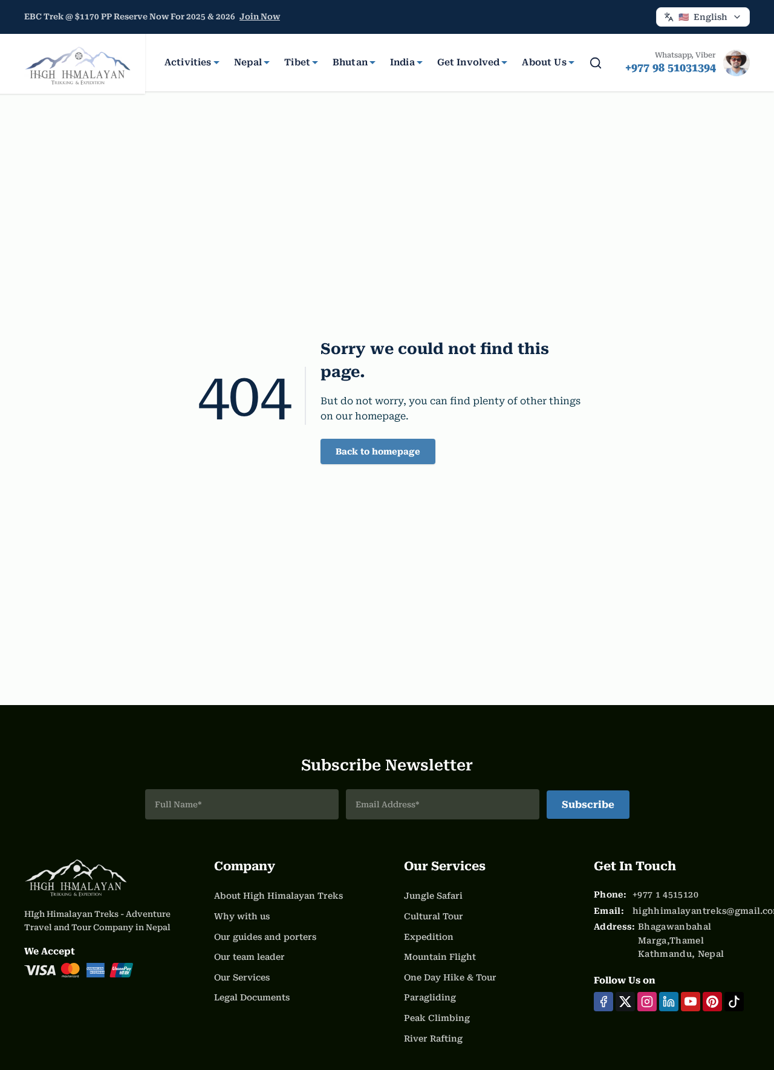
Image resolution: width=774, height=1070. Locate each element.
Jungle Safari (433, 896)
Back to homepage (378, 451)
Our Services (242, 977)
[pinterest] (712, 1001)
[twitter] (625, 1001)
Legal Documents (252, 997)
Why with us (242, 916)
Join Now (259, 16)
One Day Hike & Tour (450, 977)
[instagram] (647, 1001)
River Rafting (433, 1038)
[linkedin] (668, 1001)
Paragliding (430, 997)
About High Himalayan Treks (278, 896)
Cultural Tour (433, 916)
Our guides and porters (265, 937)
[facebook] (603, 1001)
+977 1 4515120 (665, 894)
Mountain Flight (440, 957)
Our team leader (249, 957)
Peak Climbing (437, 1018)
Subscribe (588, 804)
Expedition (429, 937)
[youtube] (690, 1001)
